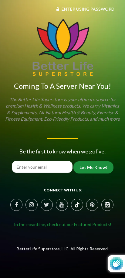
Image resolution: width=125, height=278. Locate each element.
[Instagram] (31, 205)
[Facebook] (16, 205)
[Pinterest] (77, 205)
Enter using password (87, 9)
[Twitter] (47, 205)
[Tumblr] (107, 205)
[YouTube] (62, 205)
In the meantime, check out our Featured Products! (62, 224)
